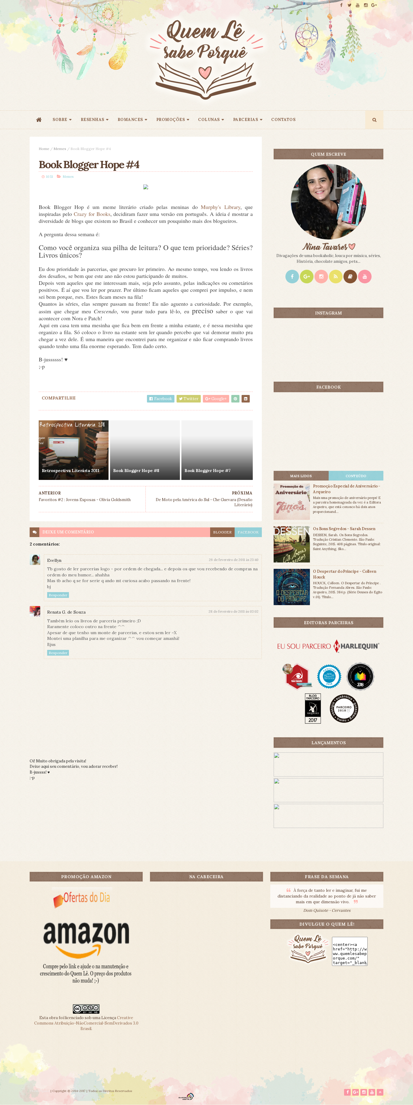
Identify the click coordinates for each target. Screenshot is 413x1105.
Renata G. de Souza (66, 612)
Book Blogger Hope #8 (136, 470)
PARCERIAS (245, 119)
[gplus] (374, 5)
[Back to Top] (380, 1092)
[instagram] (366, 5)
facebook (248, 532)
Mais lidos (301, 476)
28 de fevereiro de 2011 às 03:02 (234, 611)
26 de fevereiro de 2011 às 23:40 (234, 560)
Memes (60, 148)
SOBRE (60, 119)
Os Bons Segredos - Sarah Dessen (344, 528)
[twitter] (349, 5)
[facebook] (341, 5)
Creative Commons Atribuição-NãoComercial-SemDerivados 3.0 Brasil (86, 1023)
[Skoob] (350, 276)
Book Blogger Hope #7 (207, 470)
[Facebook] (292, 276)
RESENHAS (92, 119)
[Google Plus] (307, 276)
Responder (58, 595)
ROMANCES (130, 119)
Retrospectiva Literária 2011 (70, 470)
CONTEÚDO (356, 476)
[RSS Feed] (336, 276)
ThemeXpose (40, 1091)
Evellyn (54, 560)
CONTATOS (283, 119)
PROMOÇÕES (170, 119)
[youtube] (357, 5)
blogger (222, 532)
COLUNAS (209, 119)
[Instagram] (321, 276)
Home (44, 148)
